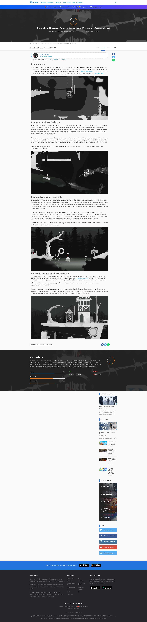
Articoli (58, 2)
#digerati (42, 344)
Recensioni (50, 2)
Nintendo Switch (71, 587)
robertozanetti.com (73, 608)
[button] (102, 344)
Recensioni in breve (81, 584)
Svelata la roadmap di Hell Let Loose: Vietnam (112, 451)
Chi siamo (79, 2)
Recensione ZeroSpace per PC (107, 406)
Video (64, 2)
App (74, 2)
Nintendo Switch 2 (71, 584)
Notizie (43, 2)
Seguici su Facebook (109, 536)
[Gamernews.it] (34, 2)
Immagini (109, 48)
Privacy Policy (69, 612)
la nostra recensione (81, 279)
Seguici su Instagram (109, 541)
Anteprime (80, 587)
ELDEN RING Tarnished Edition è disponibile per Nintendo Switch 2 (112, 460)
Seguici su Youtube (109, 547)
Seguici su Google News (110, 553)
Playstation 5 (70, 578)
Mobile (68, 591)
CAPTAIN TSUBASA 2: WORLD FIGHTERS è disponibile (111, 471)
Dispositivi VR (70, 594)
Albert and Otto (98, 73)
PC (50, 59)
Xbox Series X (70, 581)
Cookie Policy (78, 612)
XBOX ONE (56, 59)
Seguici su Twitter (108, 530)
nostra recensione (87, 71)
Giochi (69, 2)
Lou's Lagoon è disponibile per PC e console (112, 443)
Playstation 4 (64, 59)
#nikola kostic (49, 344)
